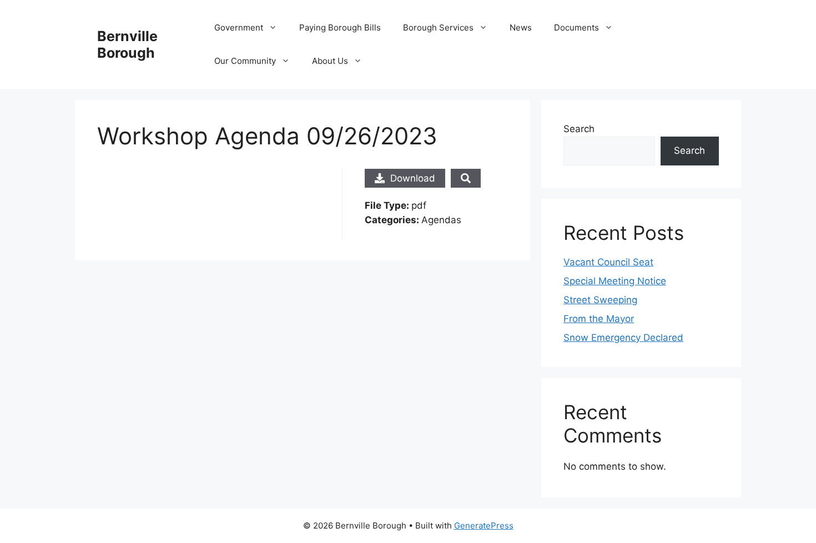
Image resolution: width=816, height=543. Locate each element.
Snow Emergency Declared (623, 337)
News (521, 27)
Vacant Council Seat (608, 262)
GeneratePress (483, 525)
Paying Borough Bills (340, 27)
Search (579, 128)
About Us (330, 61)
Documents (576, 27)
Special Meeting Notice (614, 280)
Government (238, 27)
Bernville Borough (127, 44)
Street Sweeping (600, 299)
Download (412, 178)
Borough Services (438, 27)
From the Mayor (598, 318)
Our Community (245, 61)
